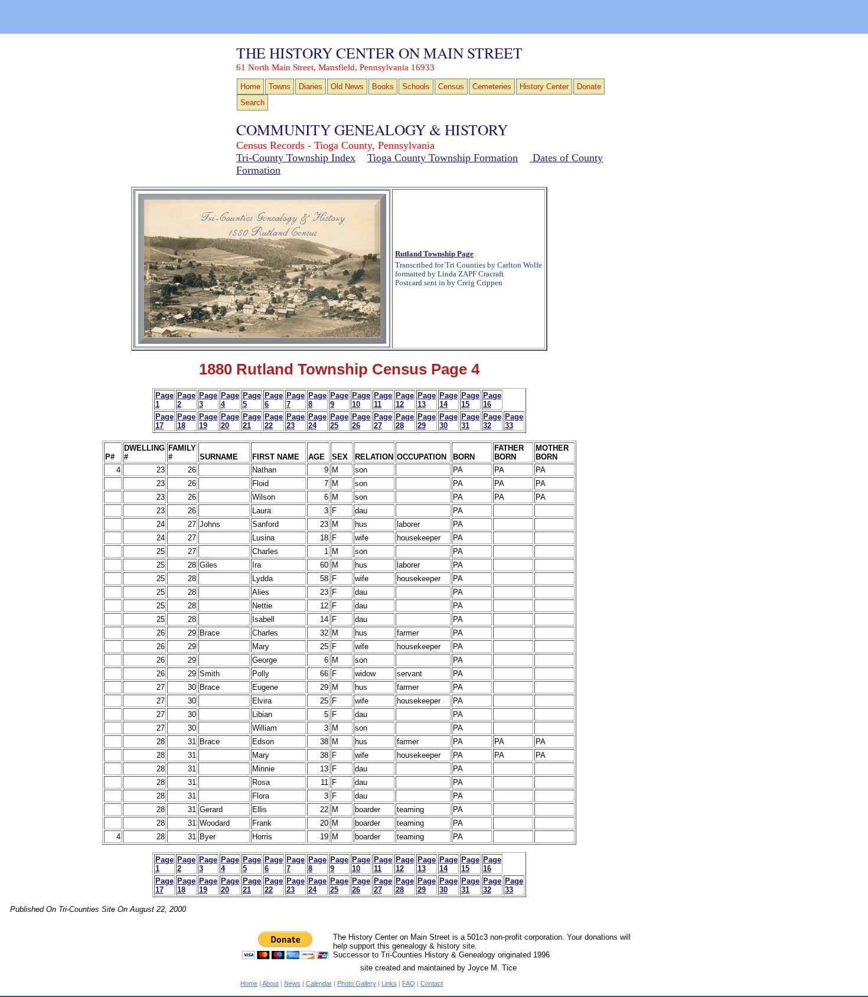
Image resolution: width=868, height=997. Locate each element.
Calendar (319, 983)
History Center (544, 86)
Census (451, 86)
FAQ (408, 983)
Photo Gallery (356, 983)
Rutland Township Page (434, 254)
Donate (589, 86)
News (292, 983)
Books (383, 86)
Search (252, 102)
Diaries (310, 86)
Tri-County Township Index (295, 158)
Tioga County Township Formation (442, 158)
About (270, 983)
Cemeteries (491, 86)
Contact (431, 983)
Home (250, 86)
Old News (347, 86)
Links (389, 983)
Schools (416, 86)
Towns (280, 86)
